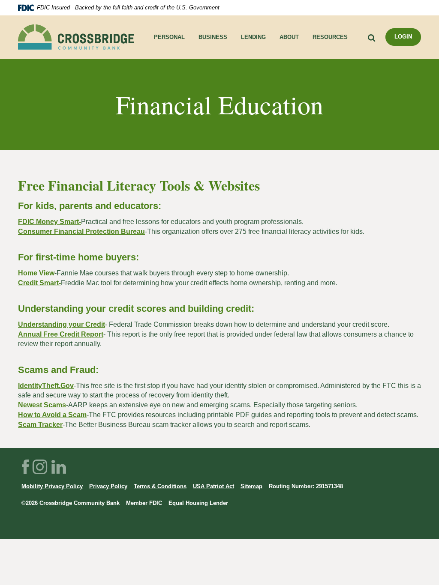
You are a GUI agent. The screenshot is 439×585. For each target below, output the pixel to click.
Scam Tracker (40, 424)
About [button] (289, 37)
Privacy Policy (108, 486)
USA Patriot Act (213, 486)
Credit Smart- (39, 283)
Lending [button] (253, 37)
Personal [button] (169, 37)
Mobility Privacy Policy (52, 486)
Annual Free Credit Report (60, 334)
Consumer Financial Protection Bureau (81, 231)
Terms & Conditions (160, 486)
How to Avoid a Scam (52, 414)
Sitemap (251, 486)
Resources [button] (330, 37)
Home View (36, 273)
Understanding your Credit (61, 324)
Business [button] (212, 37)
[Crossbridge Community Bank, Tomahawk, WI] (76, 37)
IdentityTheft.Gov (46, 385)
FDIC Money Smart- (49, 221)
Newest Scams (42, 405)
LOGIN (403, 36)
